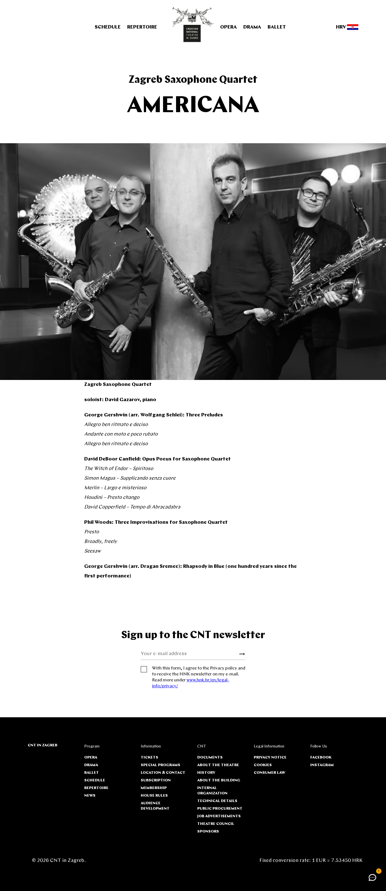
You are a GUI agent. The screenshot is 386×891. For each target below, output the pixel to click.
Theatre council (215, 824)
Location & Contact (163, 773)
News (90, 796)
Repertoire (142, 27)
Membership (154, 788)
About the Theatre (218, 765)
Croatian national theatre (193, 24)
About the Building (218, 780)
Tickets (149, 757)
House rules (154, 796)
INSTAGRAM (322, 765)
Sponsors (208, 831)
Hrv (341, 27)
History (206, 773)
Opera (228, 27)
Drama (252, 27)
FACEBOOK (320, 757)
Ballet (277, 27)
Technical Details (217, 801)
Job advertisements (219, 816)
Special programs (160, 765)
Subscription (156, 780)
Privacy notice (270, 757)
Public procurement (219, 809)
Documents (210, 757)
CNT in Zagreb (42, 745)
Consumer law (269, 773)
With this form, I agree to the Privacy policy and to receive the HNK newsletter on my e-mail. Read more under (198, 677)
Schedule (108, 27)
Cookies (263, 765)
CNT (201, 746)
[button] (372, 877)
